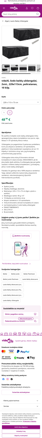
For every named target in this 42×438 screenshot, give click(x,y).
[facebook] (3, 379)
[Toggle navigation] (4, 8)
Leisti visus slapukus (21, 427)
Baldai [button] (5, 274)
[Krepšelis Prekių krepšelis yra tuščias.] (38, 8)
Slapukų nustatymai (21, 435)
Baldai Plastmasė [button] (29, 274)
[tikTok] (12, 379)
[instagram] (7, 379)
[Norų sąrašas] (32, 8)
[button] (21, 401)
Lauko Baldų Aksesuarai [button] (30, 279)
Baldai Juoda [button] (15, 274)
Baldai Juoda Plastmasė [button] (10, 279)
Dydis (4, 97)
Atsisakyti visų (21, 431)
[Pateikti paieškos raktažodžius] (37, 13)
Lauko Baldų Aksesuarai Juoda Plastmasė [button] (13, 295)
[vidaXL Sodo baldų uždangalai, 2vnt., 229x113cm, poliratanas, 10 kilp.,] (21, 45)
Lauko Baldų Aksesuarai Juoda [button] (13, 284)
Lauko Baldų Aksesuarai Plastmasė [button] (13, 290)
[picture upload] (21, 249)
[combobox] (21, 14)
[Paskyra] (26, 8)
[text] (6, 120)
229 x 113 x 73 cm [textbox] (10, 102)
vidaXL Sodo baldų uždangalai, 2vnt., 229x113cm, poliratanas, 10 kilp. (19, 84)
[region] (21, 424)
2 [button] (9, 113)
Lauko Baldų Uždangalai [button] (11, 300)
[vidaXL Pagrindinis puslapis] (14, 8)
